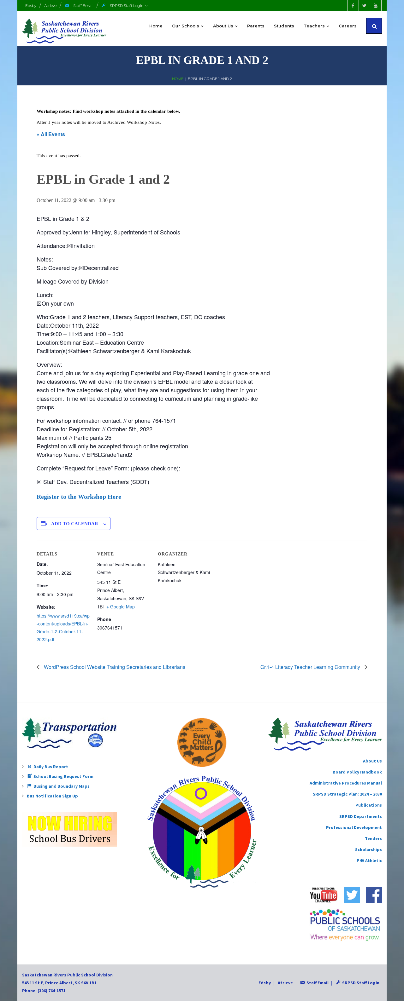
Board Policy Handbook (357, 772)
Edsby (30, 5)
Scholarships (368, 849)
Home (178, 78)
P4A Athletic (369, 860)
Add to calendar (74, 523)
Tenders (373, 838)
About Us (372, 761)
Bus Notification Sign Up (52, 796)
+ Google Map (120, 606)
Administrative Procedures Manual (346, 783)
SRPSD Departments (360, 816)
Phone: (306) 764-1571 (43, 990)
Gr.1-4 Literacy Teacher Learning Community (310, 666)
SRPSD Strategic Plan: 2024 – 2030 (347, 794)
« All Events (51, 134)
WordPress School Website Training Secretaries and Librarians (114, 666)
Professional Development (354, 827)
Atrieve (50, 5)
